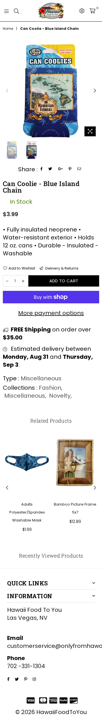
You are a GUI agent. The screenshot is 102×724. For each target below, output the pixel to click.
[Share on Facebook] (41, 169)
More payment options (51, 313)
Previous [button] (7, 91)
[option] (51, 91)
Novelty (60, 396)
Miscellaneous (24, 396)
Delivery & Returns (61, 268)
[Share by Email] (79, 169)
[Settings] (82, 11)
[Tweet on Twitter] (50, 169)
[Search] (16, 11)
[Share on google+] (60, 169)
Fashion (50, 388)
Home (8, 28)
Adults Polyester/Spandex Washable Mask (27, 512)
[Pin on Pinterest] (70, 169)
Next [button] (95, 91)
